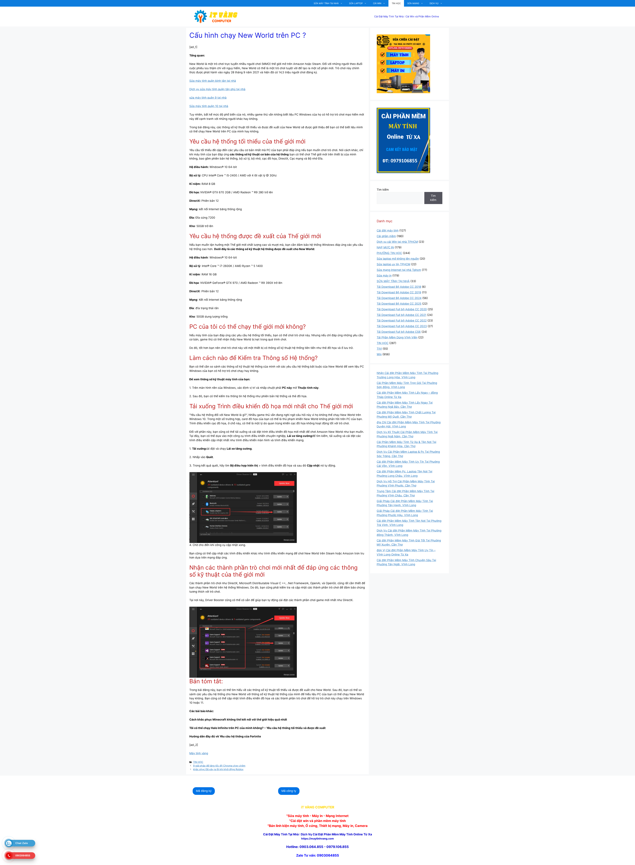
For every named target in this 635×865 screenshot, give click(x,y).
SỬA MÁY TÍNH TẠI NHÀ (326, 3)
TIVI (379, 348)
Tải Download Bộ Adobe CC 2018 (399, 286)
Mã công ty (288, 791)
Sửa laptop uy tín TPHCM (393, 264)
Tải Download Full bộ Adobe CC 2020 (402, 309)
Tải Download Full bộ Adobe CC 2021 (401, 315)
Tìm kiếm (383, 189)
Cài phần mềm (386, 236)
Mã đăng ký (204, 791)
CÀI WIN (377, 3)
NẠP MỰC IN (385, 247)
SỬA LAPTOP (356, 3)
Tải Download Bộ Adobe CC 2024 (399, 298)
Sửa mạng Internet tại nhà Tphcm (399, 270)
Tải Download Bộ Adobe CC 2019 (399, 292)
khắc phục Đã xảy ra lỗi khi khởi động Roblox (218, 769)
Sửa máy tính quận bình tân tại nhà (212, 80)
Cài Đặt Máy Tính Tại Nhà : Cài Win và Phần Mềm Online (406, 16)
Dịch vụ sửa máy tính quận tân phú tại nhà (217, 89)
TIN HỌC (396, 3)
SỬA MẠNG (413, 3)
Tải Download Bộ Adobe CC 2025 (399, 303)
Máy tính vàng (198, 753)
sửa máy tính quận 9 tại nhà (208, 97)
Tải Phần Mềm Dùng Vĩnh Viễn (397, 337)
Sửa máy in (384, 275)
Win (379, 354)
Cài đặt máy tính (388, 230)
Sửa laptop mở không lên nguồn (398, 258)
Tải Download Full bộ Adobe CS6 (399, 331)
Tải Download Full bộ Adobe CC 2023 (402, 326)
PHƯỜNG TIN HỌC (389, 253)
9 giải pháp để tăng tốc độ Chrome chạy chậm (219, 765)
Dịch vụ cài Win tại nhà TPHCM (397, 241)
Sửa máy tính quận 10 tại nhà (208, 106)
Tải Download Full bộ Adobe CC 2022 (402, 320)
